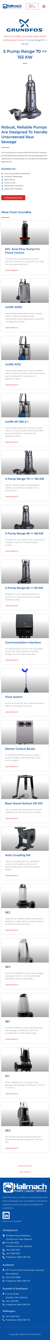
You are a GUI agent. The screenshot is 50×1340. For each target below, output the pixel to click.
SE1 (7, 1021)
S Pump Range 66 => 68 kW (24, 533)
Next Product (25, 1172)
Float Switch (13, 697)
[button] (32, 6)
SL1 (7, 1076)
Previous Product (25, 1166)
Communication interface (23, 642)
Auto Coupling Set (18, 855)
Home (7, 36)
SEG (8, 1130)
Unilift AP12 (13, 364)
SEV (8, 966)
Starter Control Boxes (20, 748)
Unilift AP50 (13, 307)
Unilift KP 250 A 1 (16, 421)
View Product (11, 270)
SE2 (7, 912)
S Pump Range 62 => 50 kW (24, 587)
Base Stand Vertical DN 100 (24, 803)
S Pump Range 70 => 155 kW (24, 478)
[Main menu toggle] (44, 6)
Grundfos (16, 36)
